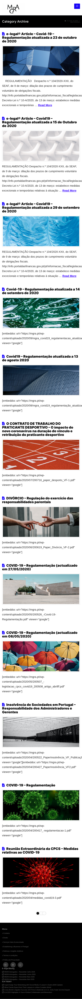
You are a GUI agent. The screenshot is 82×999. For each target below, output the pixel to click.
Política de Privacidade (11, 960)
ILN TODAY (7, 981)
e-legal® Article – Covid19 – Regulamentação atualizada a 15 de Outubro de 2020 (39, 122)
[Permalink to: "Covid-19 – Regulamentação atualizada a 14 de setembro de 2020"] (41, 313)
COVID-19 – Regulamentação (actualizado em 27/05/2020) (39, 567)
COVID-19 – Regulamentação (30, 785)
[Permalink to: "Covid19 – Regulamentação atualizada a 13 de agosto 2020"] (41, 380)
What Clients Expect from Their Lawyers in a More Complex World (27, 987)
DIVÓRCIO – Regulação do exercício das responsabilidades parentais (37, 500)
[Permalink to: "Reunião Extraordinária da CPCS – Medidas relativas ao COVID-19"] (41, 872)
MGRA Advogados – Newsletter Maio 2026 (19, 977)
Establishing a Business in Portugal (15, 946)
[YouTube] (20, 964)
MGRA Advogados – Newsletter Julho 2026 (19, 972)
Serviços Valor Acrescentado (13, 942)
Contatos (6, 933)
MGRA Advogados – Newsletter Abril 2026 (19, 979)
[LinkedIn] (13, 964)
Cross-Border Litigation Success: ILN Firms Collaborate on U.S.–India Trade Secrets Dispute (37, 990)
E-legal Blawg (8, 968)
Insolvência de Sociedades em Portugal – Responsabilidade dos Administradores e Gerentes (39, 708)
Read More (45, 105)
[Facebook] (5, 964)
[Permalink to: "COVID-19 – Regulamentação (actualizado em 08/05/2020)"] (41, 656)
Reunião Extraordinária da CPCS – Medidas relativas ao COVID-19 (40, 850)
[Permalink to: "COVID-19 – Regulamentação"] (41, 805)
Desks (5, 938)
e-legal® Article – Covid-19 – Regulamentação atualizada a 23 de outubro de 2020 (39, 37)
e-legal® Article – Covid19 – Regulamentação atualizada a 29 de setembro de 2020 (41, 207)
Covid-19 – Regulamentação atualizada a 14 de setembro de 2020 (41, 291)
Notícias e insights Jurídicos (13, 951)
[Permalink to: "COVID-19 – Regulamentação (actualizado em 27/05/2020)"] (41, 589)
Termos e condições (10, 955)
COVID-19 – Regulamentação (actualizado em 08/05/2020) (39, 634)
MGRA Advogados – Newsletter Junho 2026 (20, 974)
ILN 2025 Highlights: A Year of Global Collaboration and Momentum (28, 992)
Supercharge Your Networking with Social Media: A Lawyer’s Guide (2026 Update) (33, 985)
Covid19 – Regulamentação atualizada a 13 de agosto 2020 (40, 358)
